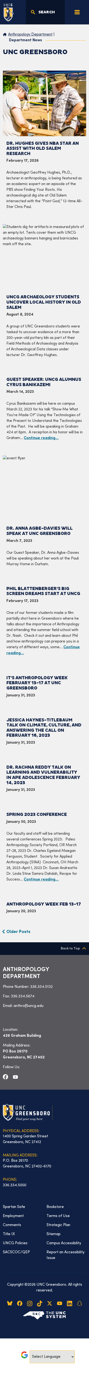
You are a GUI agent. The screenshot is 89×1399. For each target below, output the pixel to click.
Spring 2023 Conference (36, 814)
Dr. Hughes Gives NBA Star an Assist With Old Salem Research (42, 148)
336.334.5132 (41, 987)
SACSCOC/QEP (16, 1252)
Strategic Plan (58, 1225)
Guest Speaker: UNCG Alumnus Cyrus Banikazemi (43, 382)
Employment (13, 1216)
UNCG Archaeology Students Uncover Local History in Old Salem (43, 302)
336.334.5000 (14, 1185)
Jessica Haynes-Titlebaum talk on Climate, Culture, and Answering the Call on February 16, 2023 (43, 727)
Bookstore (55, 1207)
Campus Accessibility (64, 1243)
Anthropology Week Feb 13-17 (43, 904)
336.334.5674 (22, 996)
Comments (12, 1225)
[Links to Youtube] (15, 1077)
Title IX (9, 1234)
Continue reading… (41, 438)
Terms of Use (58, 1216)
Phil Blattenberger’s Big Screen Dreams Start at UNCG (43, 591)
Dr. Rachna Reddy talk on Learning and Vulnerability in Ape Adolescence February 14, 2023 (43, 775)
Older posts (18, 932)
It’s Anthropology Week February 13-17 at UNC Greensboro (37, 683)
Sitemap (54, 1234)
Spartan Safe (14, 1207)
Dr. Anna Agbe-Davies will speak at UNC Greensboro (39, 531)
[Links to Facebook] (5, 1077)
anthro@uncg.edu (28, 1006)
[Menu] (77, 12)
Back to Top (70, 948)
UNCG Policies (15, 1243)
